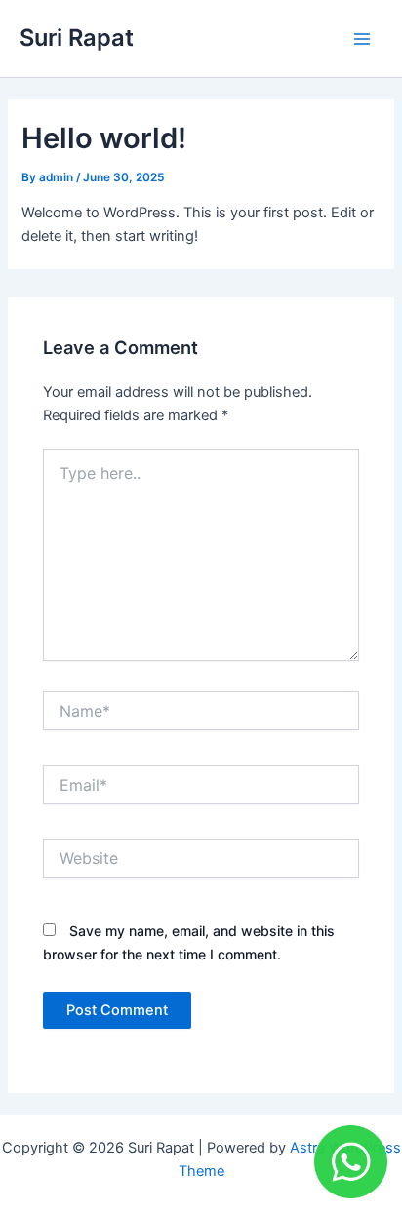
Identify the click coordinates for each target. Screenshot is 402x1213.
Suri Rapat (77, 37)
